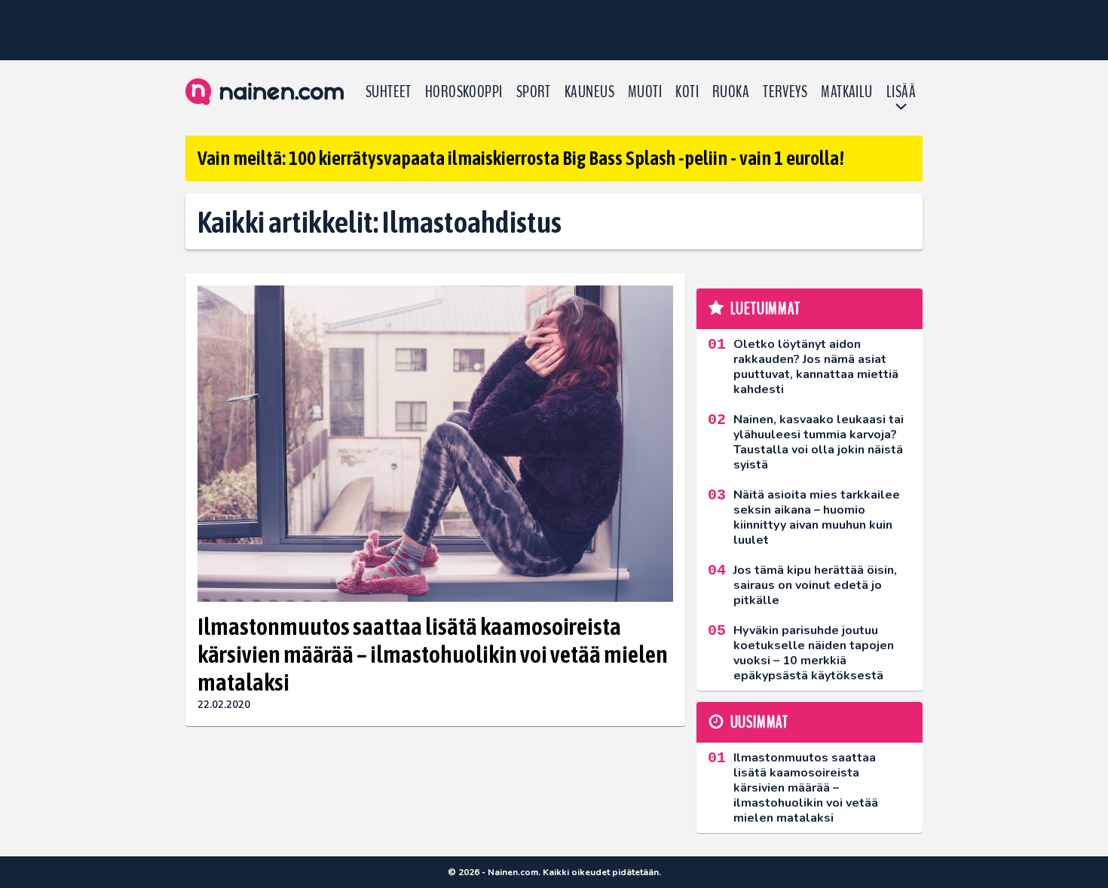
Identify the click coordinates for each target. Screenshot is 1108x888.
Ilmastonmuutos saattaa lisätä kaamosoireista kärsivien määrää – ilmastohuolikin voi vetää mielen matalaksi (432, 654)
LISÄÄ (901, 92)
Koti (687, 92)
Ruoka (730, 92)
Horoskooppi (464, 92)
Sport (533, 92)
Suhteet (389, 92)
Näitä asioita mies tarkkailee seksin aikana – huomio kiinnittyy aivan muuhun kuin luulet (816, 517)
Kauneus (589, 92)
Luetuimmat (765, 309)
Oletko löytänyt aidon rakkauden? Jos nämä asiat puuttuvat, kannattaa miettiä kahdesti (815, 367)
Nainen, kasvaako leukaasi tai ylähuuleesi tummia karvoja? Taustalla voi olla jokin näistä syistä (818, 442)
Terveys (785, 92)
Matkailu (847, 92)
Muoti (645, 92)
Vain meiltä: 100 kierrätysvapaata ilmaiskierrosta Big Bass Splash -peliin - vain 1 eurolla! (520, 158)
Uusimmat (759, 722)
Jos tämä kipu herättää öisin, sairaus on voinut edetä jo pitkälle (815, 585)
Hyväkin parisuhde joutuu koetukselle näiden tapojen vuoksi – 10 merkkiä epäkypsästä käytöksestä (813, 653)
